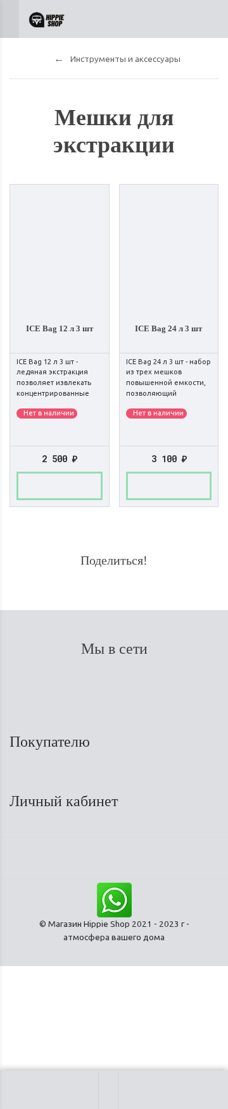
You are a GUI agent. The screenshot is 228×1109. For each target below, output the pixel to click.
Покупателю (52, 741)
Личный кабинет (66, 801)
